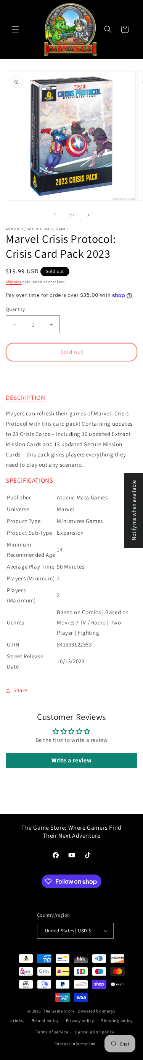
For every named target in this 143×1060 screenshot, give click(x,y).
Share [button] (20, 690)
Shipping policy (117, 1020)
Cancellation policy (94, 1032)
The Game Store (59, 1011)
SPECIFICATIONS (29, 480)
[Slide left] (55, 214)
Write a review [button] (71, 760)
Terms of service (52, 1032)
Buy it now (71, 374)
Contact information (75, 1043)
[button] (15, 29)
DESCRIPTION (25, 397)
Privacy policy (80, 1020)
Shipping (14, 281)
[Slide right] (88, 214)
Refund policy (45, 1020)
